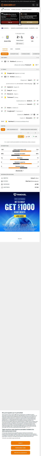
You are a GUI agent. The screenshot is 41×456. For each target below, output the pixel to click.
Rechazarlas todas (20, 447)
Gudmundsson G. (11, 83)
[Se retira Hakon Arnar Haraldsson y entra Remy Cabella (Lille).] (34, 104)
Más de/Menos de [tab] (12, 129)
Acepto (20, 443)
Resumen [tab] (4, 54)
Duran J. (9, 107)
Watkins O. (15, 107)
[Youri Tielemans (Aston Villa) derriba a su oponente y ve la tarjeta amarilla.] (5, 97)
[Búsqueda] (33, 4)
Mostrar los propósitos (20, 452)
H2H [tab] (11, 49)
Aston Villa (7, 41)
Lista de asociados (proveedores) (11, 438)
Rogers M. (16, 87)
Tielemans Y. (19, 111)
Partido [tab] (5, 49)
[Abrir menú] (37, 4)
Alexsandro (29, 118)
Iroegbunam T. (11, 111)
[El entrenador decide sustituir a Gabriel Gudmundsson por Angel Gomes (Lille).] (34, 101)
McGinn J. (19, 61)
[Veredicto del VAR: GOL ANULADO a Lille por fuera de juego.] (34, 83)
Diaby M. (9, 90)
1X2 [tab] (3, 129)
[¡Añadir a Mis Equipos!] (2, 37)
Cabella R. (29, 104)
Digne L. (16, 94)
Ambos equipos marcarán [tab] (29, 129)
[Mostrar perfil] (7, 37)
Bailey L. (18, 77)
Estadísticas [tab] (14, 54)
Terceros (28, 427)
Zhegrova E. (23, 80)
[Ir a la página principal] (9, 5)
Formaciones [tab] (25, 54)
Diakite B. (22, 118)
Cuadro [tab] (17, 49)
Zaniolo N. (10, 87)
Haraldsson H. (22, 104)
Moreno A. (10, 94)
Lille (32, 41)
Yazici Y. (30, 80)
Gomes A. (29, 101)
